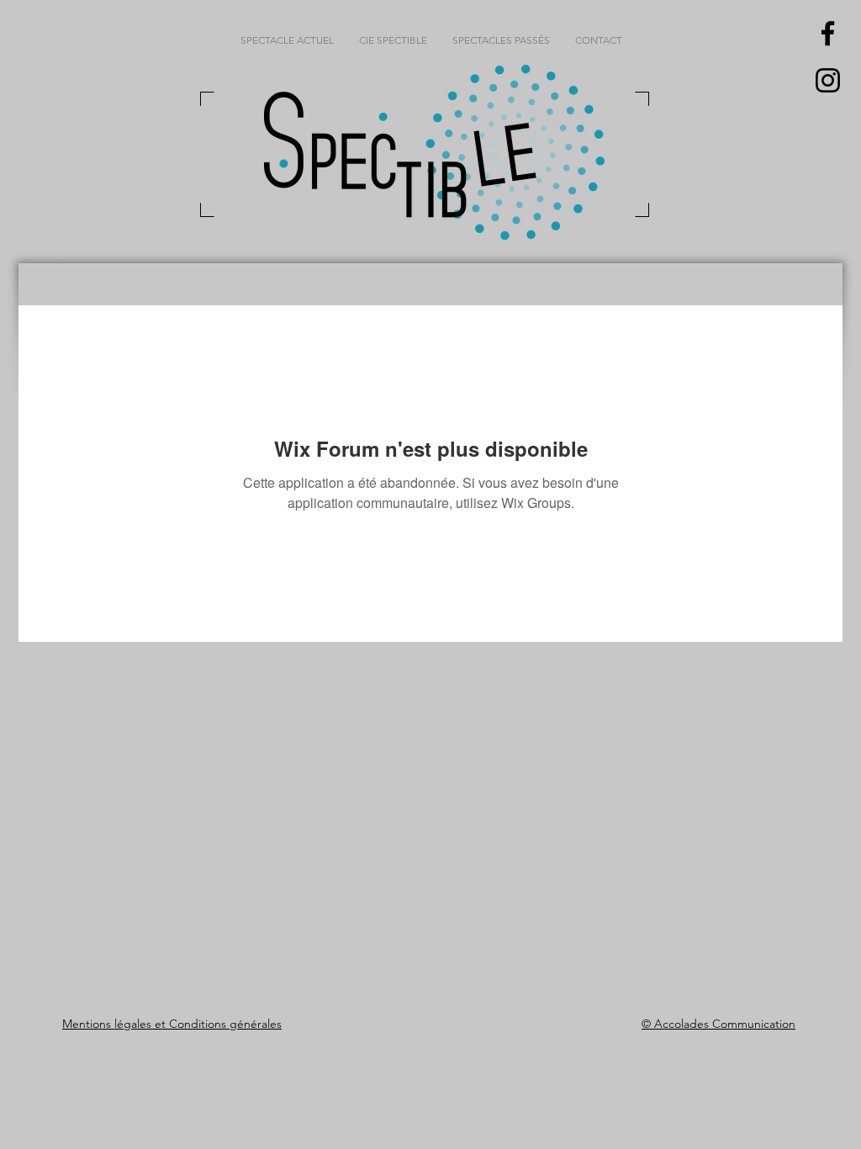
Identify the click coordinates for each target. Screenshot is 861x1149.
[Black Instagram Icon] (827, 80)
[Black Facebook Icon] (827, 33)
